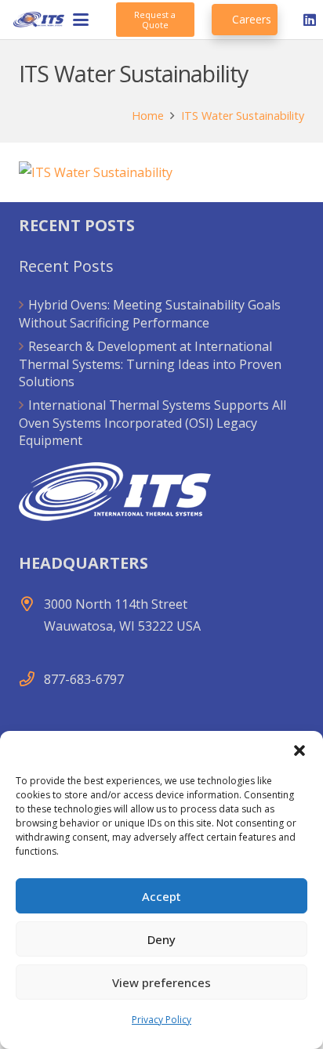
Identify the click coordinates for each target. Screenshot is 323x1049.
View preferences (161, 982)
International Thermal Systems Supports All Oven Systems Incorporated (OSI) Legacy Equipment (152, 422)
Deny (161, 939)
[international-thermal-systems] (38, 19)
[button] (299, 750)
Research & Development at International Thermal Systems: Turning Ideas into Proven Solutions (150, 364)
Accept (161, 896)
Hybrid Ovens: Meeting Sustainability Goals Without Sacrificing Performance (150, 313)
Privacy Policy (161, 1019)
